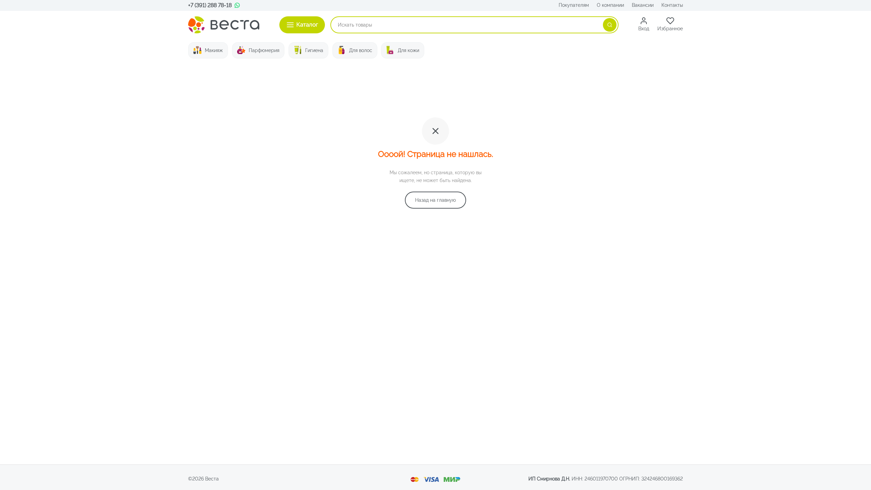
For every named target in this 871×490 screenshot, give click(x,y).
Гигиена (314, 50)
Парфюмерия (264, 50)
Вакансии (643, 5)
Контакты (672, 5)
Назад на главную (435, 200)
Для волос (360, 50)
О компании (610, 5)
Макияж (214, 50)
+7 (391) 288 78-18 (210, 5)
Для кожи (408, 50)
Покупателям (574, 5)
